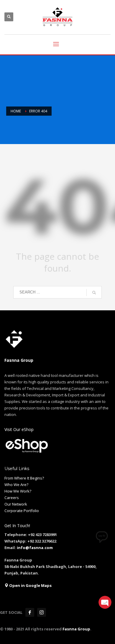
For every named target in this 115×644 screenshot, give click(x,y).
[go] (94, 292)
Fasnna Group (76, 629)
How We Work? (17, 491)
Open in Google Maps (30, 585)
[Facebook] (29, 612)
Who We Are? (16, 484)
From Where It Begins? (24, 478)
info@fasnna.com (35, 547)
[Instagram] (41, 612)
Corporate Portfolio (21, 510)
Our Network (15, 504)
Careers (11, 497)
